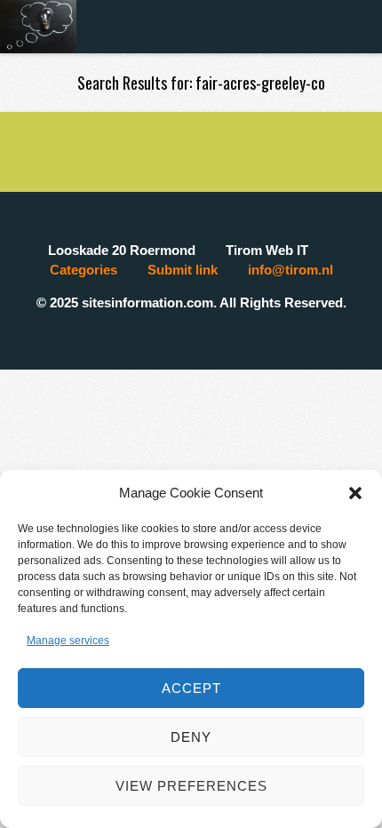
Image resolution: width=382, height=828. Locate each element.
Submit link (182, 269)
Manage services (68, 640)
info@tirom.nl (290, 269)
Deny (191, 736)
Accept (191, 688)
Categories (83, 269)
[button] (355, 493)
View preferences (191, 785)
